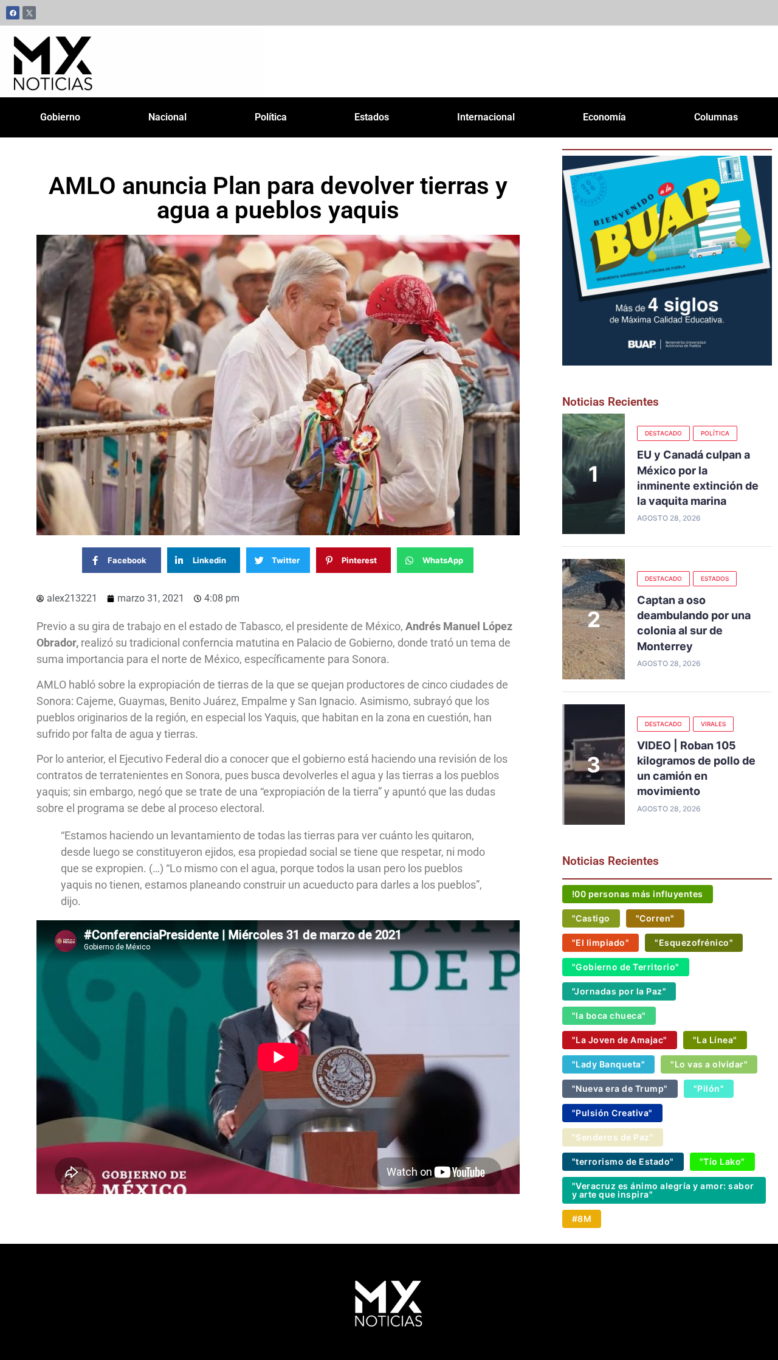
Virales (713, 723)
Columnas (716, 117)
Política (271, 117)
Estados (371, 117)
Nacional (167, 117)
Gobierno (60, 117)
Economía (604, 117)
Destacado (663, 433)
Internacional (486, 117)
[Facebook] (12, 12)
